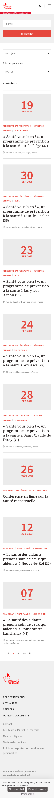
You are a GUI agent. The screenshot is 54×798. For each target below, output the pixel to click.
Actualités (10, 703)
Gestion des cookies (14, 742)
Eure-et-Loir (20, 350)
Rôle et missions (14, 697)
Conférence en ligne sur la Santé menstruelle (25, 499)
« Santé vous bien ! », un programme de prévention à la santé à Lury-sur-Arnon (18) (26, 289)
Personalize (27, 794)
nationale (42, 490)
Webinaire (8, 490)
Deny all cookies (37, 789)
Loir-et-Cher (20, 420)
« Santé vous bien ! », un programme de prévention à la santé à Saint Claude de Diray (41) (27, 434)
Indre (17, 200)
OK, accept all (16, 789)
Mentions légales (12, 736)
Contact (7, 724)
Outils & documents (16, 715)
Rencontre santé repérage (17, 126)
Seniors (7, 130)
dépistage (38, 126)
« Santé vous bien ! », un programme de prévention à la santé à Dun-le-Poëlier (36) (26, 214)
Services (8, 709)
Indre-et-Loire (21, 130)
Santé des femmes (25, 490)
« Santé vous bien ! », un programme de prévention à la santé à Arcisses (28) (26, 361)
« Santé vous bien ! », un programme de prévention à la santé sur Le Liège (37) (26, 142)
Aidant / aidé (23, 548)
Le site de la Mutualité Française (21, 730)
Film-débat (8, 548)
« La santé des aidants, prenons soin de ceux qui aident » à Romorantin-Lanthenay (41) (24, 627)
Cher (16, 275)
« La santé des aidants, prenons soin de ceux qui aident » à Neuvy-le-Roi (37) (27, 559)
